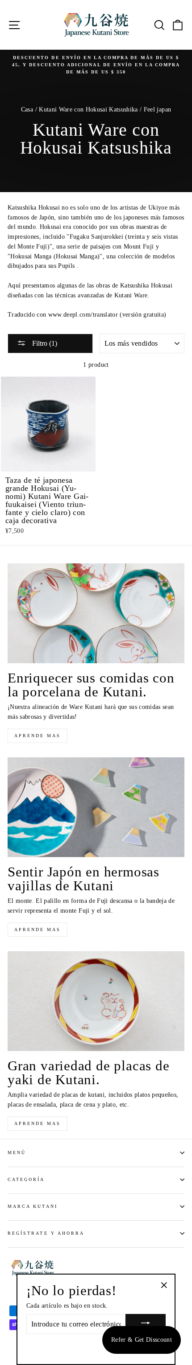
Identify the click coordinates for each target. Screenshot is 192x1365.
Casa (27, 109)
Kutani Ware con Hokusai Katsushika (88, 109)
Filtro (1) (43, 343)
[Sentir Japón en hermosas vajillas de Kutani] (96, 807)
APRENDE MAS (37, 735)
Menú (17, 1152)
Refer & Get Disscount (141, 1339)
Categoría (26, 1179)
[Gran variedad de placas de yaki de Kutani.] (96, 1001)
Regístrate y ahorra (46, 1233)
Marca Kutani (33, 1206)
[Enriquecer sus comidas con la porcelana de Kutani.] (96, 613)
